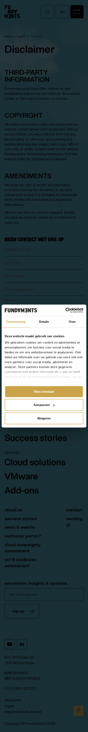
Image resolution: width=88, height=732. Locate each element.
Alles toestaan (44, 391)
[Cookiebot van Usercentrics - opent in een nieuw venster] (65, 310)
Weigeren (44, 418)
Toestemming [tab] (15, 321)
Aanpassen (42, 405)
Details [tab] (44, 321)
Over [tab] (72, 321)
